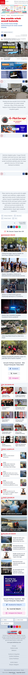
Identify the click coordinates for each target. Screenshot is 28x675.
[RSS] (20, 627)
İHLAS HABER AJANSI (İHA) (7, 59)
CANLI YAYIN (20, 619)
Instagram (15, 378)
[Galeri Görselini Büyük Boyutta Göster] (14, 91)
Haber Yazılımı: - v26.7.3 (13, 673)
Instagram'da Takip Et (15, 613)
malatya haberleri (8, 32)
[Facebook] (9, 627)
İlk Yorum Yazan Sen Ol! (15, 231)
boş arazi (19, 215)
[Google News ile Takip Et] (24, 59)
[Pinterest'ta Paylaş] (17, 227)
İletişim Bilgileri (14, 664)
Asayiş (8, 15)
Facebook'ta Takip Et (15, 604)
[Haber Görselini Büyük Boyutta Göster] (14, 49)
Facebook (15, 368)
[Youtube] (17, 627)
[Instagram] (14, 627)
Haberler (3, 15)
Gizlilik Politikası (14, 656)
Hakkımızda (14, 648)
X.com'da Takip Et (15, 609)
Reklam (14, 650)
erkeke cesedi (7, 218)
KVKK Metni (14, 662)
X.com (15, 373)
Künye (14, 646)
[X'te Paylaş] (5, 35)
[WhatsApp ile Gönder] (19, 227)
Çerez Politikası (14, 658)
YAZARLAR (6, 623)
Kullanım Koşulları (14, 654)
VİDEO (5, 619)
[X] (11, 627)
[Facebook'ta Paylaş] (2, 35)
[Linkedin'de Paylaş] (14, 227)
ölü (16, 218)
